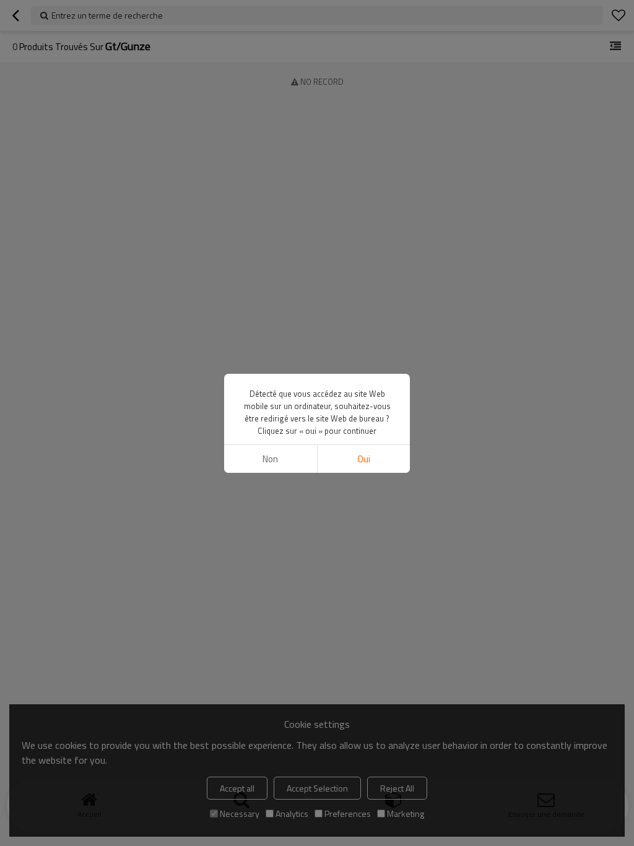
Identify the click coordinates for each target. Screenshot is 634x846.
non (270, 459)
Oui (363, 459)
